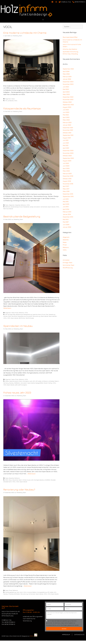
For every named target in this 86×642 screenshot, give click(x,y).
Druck (21, 206)
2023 (6, 480)
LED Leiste (38, 381)
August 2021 (67, 138)
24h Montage (9, 314)
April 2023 (66, 92)
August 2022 (67, 107)
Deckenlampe (15, 206)
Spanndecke (51, 206)
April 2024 (66, 71)
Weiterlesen (7, 308)
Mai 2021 (65, 145)
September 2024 (68, 69)
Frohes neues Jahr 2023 (17, 392)
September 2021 (68, 135)
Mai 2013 (65, 219)
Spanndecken (53, 316)
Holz (18, 592)
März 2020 (66, 171)
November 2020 (68, 153)
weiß (16, 385)
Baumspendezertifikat (70, 37)
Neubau (11, 383)
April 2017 (66, 186)
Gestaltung (52, 314)
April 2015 (66, 204)
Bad (14, 314)
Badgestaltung (28, 314)
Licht (54, 592)
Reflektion (17, 383)
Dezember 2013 (68, 217)
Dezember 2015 (68, 194)
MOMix (31, 636)
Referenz (23, 205)
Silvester (53, 480)
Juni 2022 (66, 112)
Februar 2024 (67, 76)
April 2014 (66, 209)
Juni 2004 (66, 224)
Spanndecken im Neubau (18, 325)
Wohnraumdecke (8, 208)
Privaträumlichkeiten (14, 594)
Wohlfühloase (30, 318)
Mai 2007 (66, 222)
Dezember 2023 (68, 81)
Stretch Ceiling (48, 383)
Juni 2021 (66, 143)
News (13, 98)
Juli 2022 (66, 110)
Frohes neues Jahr (28, 480)
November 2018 (68, 184)
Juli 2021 (65, 140)
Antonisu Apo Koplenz (70, 49)
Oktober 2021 (67, 133)
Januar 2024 (67, 79)
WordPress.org (68, 267)
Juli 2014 (65, 206)
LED (34, 381)
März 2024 (66, 74)
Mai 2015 (65, 201)
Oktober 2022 (67, 102)
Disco (10, 480)
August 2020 (67, 161)
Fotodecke (26, 206)
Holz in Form (23, 592)
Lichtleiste (51, 381)
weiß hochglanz (22, 385)
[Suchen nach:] (73, 26)
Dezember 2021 (68, 127)
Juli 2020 (66, 163)
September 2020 (68, 158)
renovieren (37, 206)
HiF (6, 100)
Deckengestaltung (10, 592)
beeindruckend (37, 314)
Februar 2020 (67, 173)
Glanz (20, 381)
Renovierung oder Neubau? (19, 489)
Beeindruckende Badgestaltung (21, 216)
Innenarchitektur (31, 592)
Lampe (31, 206)
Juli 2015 (66, 199)
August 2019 (67, 181)
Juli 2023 (66, 87)
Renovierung (36, 316)
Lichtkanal (45, 381)
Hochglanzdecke (39, 480)
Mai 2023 (66, 89)
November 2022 (68, 99)
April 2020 (66, 168)
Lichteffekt (47, 480)
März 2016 (66, 191)
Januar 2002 (67, 227)
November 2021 (68, 130)
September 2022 (68, 104)
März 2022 (66, 120)
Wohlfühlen (22, 318)
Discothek (15, 480)
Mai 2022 (66, 115)
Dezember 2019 (68, 176)
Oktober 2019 (67, 178)
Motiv (9, 316)
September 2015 (68, 196)
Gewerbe (17, 205)
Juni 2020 (66, 166)
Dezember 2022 (68, 97)
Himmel (5, 316)
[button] (43, 19)
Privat (16, 312)
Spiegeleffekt (39, 383)
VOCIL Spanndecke (12, 318)
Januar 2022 (67, 125)
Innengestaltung (42, 592)
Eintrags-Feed (67, 262)
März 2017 (66, 189)
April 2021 (66, 148)
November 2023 (68, 84)
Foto (47, 314)
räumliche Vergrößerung (19, 316)
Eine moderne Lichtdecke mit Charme (24, 32)
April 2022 (66, 117)
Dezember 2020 (68, 150)
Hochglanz (26, 381)
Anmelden (66, 260)
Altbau (7, 381)
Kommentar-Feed (68, 265)
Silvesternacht (7, 481)
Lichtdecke (10, 100)
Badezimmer (19, 314)
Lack (31, 381)
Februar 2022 (67, 122)
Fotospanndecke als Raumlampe (22, 108)
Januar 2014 (67, 214)
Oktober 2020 (67, 155)
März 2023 (66, 94)
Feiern (20, 480)
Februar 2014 (67, 212)
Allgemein (8, 98)
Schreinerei (44, 206)
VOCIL (15, 100)
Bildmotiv (7, 206)
